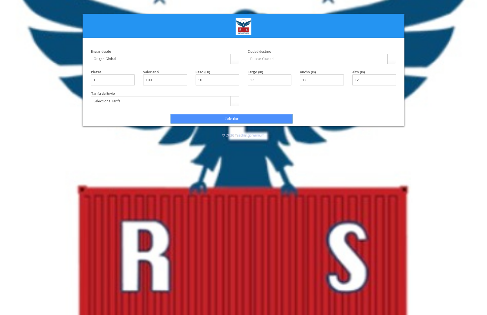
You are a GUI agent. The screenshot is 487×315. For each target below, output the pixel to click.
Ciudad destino (259, 51)
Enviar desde (101, 51)
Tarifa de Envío (103, 93)
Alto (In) (358, 72)
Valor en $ (151, 72)
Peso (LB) (203, 72)
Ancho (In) (308, 72)
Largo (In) (255, 72)
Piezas (96, 72)
